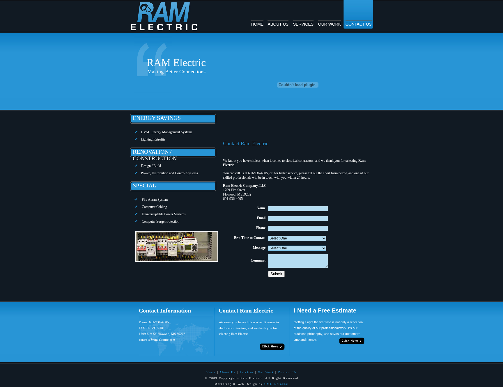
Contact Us (287, 372)
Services (247, 372)
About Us (227, 372)
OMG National (276, 384)
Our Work (266, 372)
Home (211, 372)
